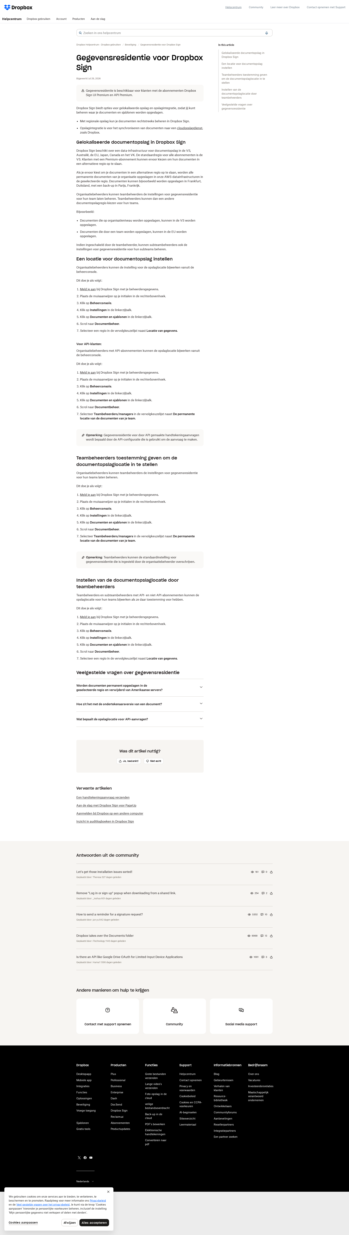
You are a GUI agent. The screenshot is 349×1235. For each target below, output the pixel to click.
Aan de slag (98, 18)
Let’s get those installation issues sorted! (104, 872)
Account (61, 18)
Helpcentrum (233, 7)
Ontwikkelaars (223, 1106)
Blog (216, 1073)
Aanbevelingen (223, 1118)
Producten (78, 18)
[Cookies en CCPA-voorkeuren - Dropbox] (58, 1209)
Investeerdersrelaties (260, 1086)
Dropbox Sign (119, 1110)
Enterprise (117, 1092)
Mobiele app (84, 1080)
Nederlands (82, 1181)
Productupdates (120, 1128)
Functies (81, 1092)
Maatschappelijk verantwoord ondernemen (258, 1096)
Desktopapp (83, 1073)
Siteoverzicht (187, 1118)
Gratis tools (83, 1128)
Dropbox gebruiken (38, 18)
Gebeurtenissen (223, 1080)
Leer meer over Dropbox (285, 7)
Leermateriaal (187, 1124)
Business (116, 1086)
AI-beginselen (188, 1112)
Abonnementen (120, 1122)
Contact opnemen (190, 1080)
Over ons (253, 1073)
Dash (114, 1098)
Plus (113, 1073)
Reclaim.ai (117, 1116)
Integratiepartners (225, 1130)
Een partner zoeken (226, 1136)
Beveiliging (83, 1104)
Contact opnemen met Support (326, 7)
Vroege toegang (86, 1110)
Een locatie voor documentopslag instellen (242, 65)
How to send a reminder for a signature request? (109, 914)
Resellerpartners (224, 1124)
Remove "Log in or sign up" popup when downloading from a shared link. (126, 893)
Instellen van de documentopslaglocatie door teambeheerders (239, 93)
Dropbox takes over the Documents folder (105, 935)
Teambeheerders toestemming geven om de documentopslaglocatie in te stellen (244, 78)
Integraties (82, 1086)
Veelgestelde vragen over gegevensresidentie (237, 106)
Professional (118, 1080)
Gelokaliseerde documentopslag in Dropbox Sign (243, 54)
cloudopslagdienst (189, 128)
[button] (80, 33)
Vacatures (254, 1080)
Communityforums (225, 1112)
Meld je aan (88, 289)
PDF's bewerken (155, 1124)
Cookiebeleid (187, 1096)
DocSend (116, 1104)
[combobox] (174, 33)
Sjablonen (82, 1122)
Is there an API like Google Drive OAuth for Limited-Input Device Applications (129, 957)
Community (256, 7)
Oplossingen (84, 1098)
